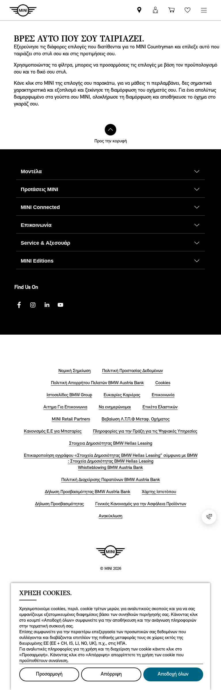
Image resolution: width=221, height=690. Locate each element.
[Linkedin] (46, 305)
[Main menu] (204, 10)
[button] (155, 10)
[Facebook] (19, 305)
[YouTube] (60, 305)
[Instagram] (32, 305)
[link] (139, 10)
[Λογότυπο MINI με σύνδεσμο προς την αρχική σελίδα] (110, 551)
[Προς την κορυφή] (110, 129)
